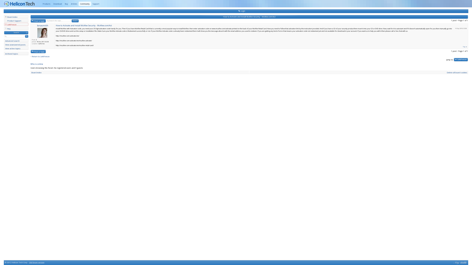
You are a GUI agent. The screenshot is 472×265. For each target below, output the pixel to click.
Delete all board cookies (457, 72)
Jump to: (449, 59)
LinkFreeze (11, 24)
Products (46, 4)
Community (85, 4)
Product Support (14, 21)
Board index (12, 17)
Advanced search (12, 41)
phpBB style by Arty (456, 263)
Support (96, 4)
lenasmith (42, 25)
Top (464, 47)
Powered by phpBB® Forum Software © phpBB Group (463, 263)
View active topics (12, 48)
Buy (66, 4)
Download (57, 4)
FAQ (9, 28)
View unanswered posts (15, 44)
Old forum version (36, 262)
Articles (74, 4)
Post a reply (39, 21)
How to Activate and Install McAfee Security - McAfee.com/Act (249, 16)
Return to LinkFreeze (41, 56)
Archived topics (11, 54)
